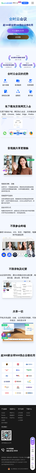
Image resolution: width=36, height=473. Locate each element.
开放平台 (12, 417)
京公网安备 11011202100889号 (19, 469)
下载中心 (25, 3)
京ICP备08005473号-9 (7, 464)
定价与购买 (4, 422)
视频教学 (12, 415)
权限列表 (15, 457)
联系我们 (20, 417)
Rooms (3, 415)
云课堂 (3, 420)
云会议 (3, 413)
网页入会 (15, 3)
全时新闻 (20, 415)
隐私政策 (9, 457)
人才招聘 (20, 420)
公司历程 (20, 413)
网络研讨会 (4, 417)
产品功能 (20, 457)
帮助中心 (12, 413)
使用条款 (3, 457)
